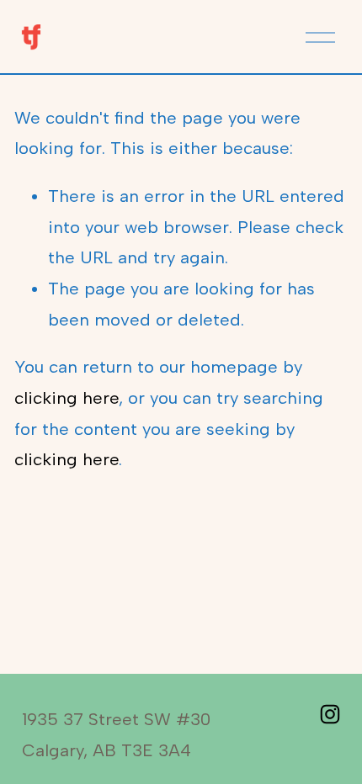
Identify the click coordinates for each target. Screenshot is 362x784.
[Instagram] (330, 714)
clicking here (66, 398)
